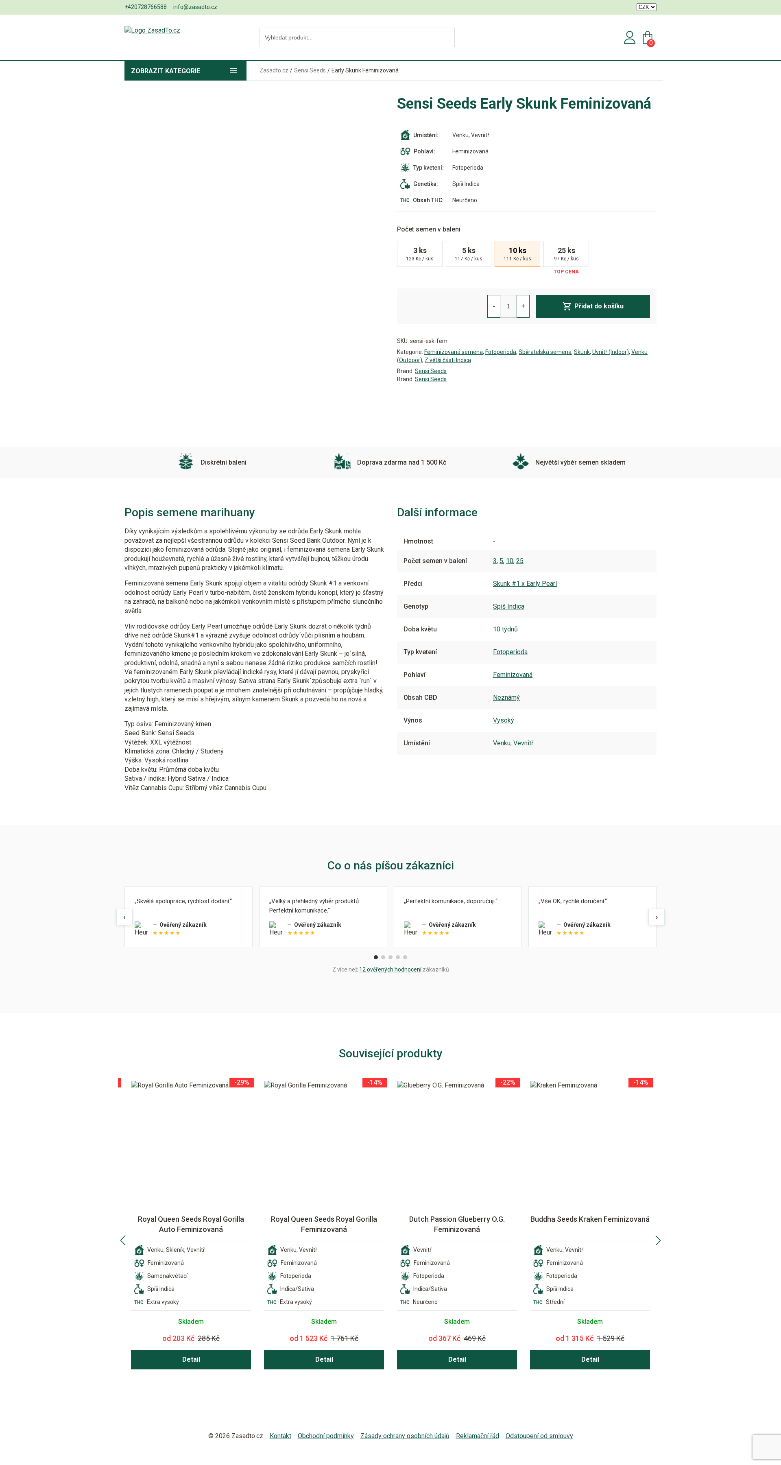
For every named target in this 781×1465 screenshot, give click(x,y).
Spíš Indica (508, 606)
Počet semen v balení (428, 229)
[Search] (446, 38)
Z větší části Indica (448, 360)
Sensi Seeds (431, 371)
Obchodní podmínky (326, 1436)
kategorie (165, 71)
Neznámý (506, 697)
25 (520, 561)
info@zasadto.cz (195, 7)
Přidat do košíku (599, 306)
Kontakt (280, 1436)
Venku (501, 743)
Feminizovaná (512, 675)
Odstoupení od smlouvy (539, 1436)
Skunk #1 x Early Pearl (525, 583)
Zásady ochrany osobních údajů (404, 1436)
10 (509, 561)
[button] (123, 1240)
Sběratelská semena (545, 352)
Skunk (582, 352)
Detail (191, 1359)
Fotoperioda (500, 352)
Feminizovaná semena (453, 352)
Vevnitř (523, 743)
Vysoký (503, 720)
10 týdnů (505, 629)
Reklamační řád (477, 1436)
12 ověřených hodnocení (390, 969)
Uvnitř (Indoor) (610, 352)
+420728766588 (145, 7)
